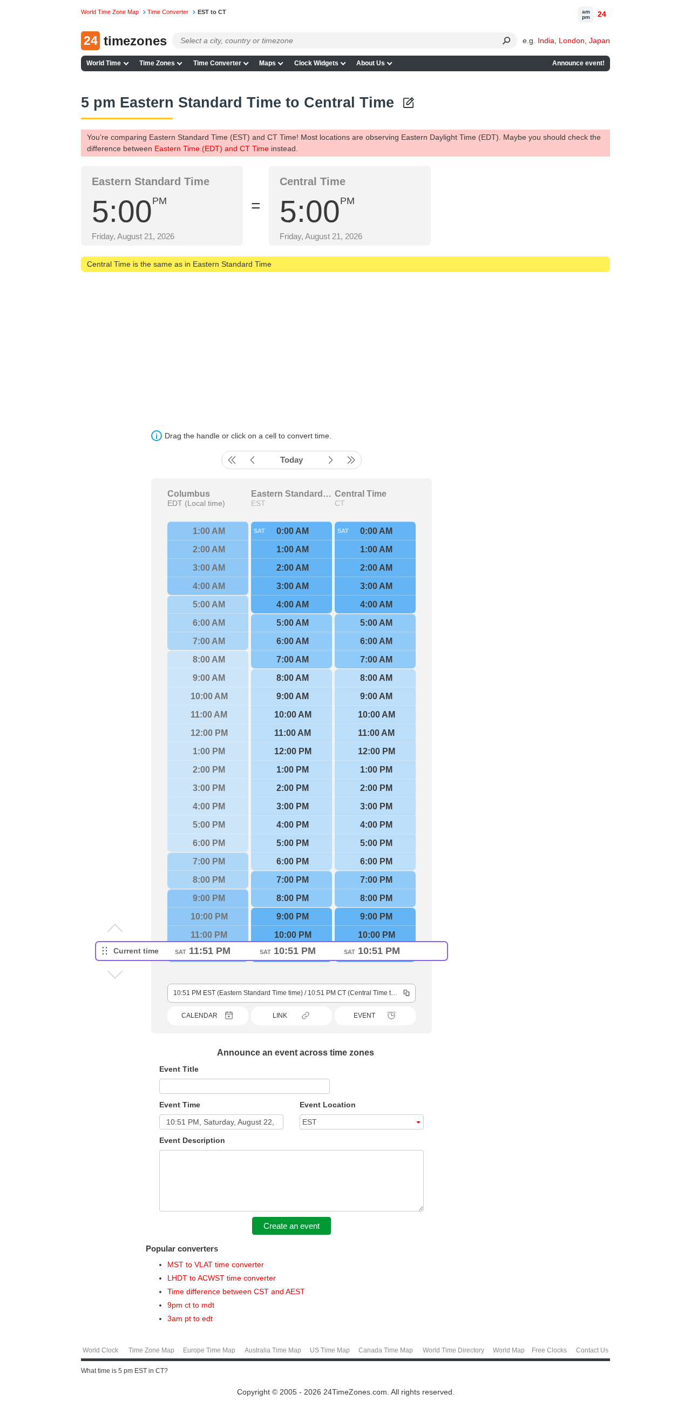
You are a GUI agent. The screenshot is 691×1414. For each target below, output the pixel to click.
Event (364, 1015)
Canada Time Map (385, 1350)
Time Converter (217, 63)
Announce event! (578, 63)
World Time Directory (453, 1350)
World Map (509, 1350)
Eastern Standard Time (291, 494)
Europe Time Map (209, 1350)
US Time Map (330, 1350)
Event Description (192, 1140)
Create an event (291, 1225)
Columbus (188, 494)
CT (340, 503)
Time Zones (157, 63)
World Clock (100, 1350)
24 (602, 14)
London (572, 40)
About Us (370, 63)
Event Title (179, 1069)
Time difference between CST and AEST (236, 1291)
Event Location (328, 1104)
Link (280, 1015)
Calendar (199, 1015)
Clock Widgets (316, 63)
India (546, 40)
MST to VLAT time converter (215, 1264)
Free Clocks (549, 1350)
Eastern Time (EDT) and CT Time (211, 148)
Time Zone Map (151, 1350)
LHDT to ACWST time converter (221, 1278)
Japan (599, 40)
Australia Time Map (273, 1350)
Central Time (361, 494)
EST (258, 503)
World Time (103, 63)
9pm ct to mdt (190, 1305)
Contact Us (592, 1350)
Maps (267, 63)
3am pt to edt (190, 1318)
